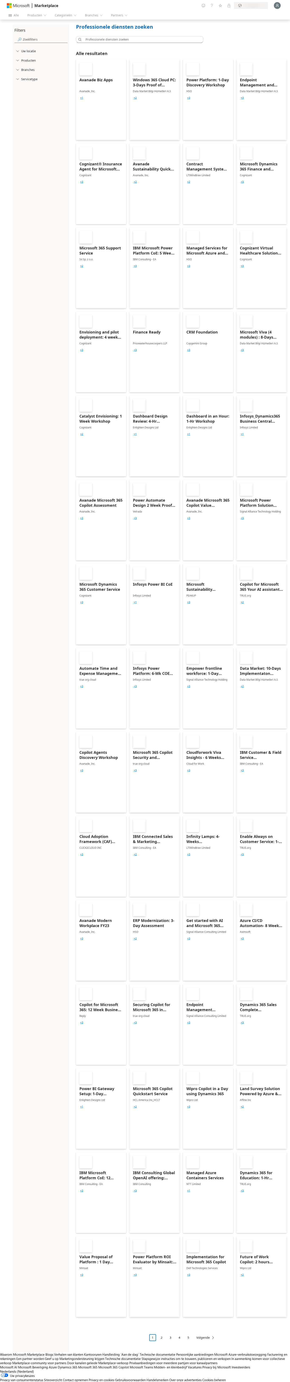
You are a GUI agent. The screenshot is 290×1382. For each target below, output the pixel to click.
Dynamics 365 (67, 1367)
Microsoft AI (8, 1367)
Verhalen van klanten (68, 1354)
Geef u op (52, 1359)
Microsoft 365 (87, 1367)
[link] (101, 99)
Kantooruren (92, 1354)
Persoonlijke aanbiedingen (194, 1354)
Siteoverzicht (53, 1380)
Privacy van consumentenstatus (21, 1380)
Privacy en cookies (101, 1380)
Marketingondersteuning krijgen (81, 1359)
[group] (81, 98)
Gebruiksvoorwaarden (130, 1380)
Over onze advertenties (185, 1380)
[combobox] (141, 39)
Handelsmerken (157, 1380)
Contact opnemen (75, 1380)
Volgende (203, 1338)
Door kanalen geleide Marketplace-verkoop (97, 1363)
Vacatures (194, 1367)
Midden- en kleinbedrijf (170, 1367)
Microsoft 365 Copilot (113, 1367)
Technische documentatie (157, 1354)
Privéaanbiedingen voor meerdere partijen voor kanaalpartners (173, 1363)
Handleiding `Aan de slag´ (120, 1354)
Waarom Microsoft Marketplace (22, 1354)
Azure (53, 1367)
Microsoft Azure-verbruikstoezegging (240, 1354)
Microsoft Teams (141, 1367)
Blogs (49, 1354)
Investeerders (241, 1367)
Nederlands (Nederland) (17, 1371)
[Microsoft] (18, 5)
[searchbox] (45, 39)
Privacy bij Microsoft (216, 1367)
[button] (79, 39)
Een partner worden (30, 1359)
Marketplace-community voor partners (39, 1363)
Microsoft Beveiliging (33, 1367)
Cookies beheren (214, 1380)
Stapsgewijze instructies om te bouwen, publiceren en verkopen (186, 1359)
